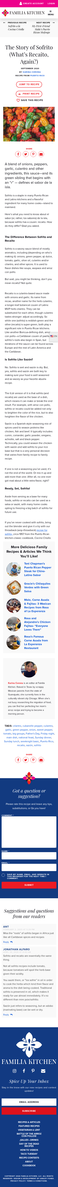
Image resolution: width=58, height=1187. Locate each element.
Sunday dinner (43, 737)
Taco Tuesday (29, 1154)
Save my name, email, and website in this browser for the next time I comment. (28, 876)
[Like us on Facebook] (24, 1071)
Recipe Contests (29, 1157)
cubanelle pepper (32, 726)
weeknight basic (30, 741)
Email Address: (29, 1102)
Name (5, 851)
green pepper (20, 730)
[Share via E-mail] (41, 154)
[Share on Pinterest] (33, 154)
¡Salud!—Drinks (29, 1140)
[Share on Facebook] (18, 154)
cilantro (17, 726)
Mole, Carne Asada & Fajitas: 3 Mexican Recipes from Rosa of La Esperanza (37, 605)
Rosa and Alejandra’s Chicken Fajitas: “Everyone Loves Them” (37, 624)
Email (5, 863)
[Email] (43, 1071)
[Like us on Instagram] (14, 1071)
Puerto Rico (37, 75)
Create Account (33, 3)
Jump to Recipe (29, 84)
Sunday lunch (11, 741)
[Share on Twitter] (26, 154)
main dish (11, 737)
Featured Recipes (29, 1126)
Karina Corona (32, 72)
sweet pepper (44, 730)
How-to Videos (29, 1150)
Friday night (47, 733)
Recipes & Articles (29, 1122)
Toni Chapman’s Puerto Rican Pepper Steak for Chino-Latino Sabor (37, 569)
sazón (29, 745)
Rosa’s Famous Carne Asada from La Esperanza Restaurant (36, 642)
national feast (26, 737)
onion (32, 730)
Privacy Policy (17, 1181)
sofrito (37, 745)
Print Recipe (30, 93)
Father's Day (32, 733)
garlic (8, 730)
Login (51, 3)
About (29, 1161)
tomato (7, 733)
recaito (21, 745)
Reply (6, 942)
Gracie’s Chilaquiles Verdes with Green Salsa (37, 587)
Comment (8, 815)
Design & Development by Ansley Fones (34, 1178)
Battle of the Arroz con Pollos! (29, 1135)
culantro (48, 726)
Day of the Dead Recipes (29, 1145)
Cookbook (29, 1165)
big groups (18, 733)
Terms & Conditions (37, 1181)
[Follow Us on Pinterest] (33, 1071)
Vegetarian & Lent (29, 1130)
